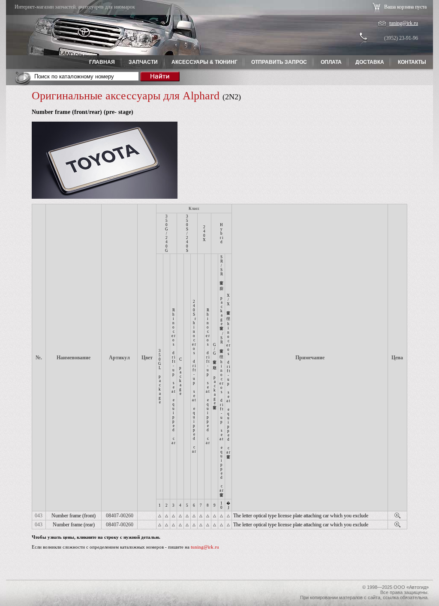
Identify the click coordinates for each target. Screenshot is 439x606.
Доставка (369, 62)
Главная (102, 62)
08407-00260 (119, 516)
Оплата (331, 62)
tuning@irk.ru (403, 23)
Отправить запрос (279, 62)
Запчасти (143, 62)
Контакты (412, 62)
